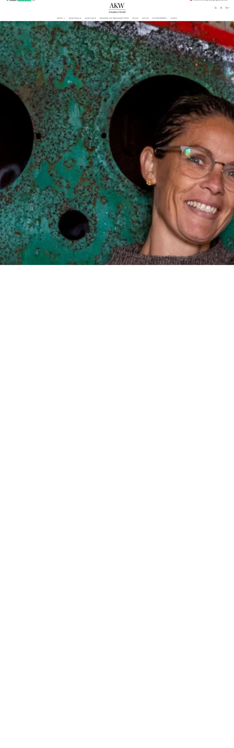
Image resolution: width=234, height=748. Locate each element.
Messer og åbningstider (114, 18)
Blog (135, 18)
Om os (145, 18)
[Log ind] (221, 8)
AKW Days (90, 18)
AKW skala (75, 18)
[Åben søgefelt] (215, 7)
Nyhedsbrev (159, 18)
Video (174, 18)
